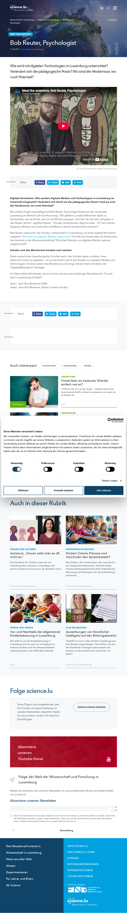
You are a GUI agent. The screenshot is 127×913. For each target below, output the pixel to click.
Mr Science (13, 885)
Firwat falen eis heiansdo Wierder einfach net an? (84, 382)
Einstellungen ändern (91, 707)
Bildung (80, 549)
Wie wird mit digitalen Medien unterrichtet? (46, 236)
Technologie (70, 366)
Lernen (87, 366)
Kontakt (73, 858)
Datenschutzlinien (80, 870)
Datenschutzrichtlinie (67, 821)
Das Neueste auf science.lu (23, 846)
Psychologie (49, 366)
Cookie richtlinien (80, 876)
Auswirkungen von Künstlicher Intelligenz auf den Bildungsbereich (91, 634)
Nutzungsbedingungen (83, 864)
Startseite (113, 20)
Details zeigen (109, 480)
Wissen (10, 866)
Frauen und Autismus (23, 549)
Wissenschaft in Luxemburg (22, 20)
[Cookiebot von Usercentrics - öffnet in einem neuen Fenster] (109, 420)
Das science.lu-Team (80, 852)
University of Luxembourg (33, 49)
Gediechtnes (68, 376)
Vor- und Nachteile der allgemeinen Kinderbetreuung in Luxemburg (35, 634)
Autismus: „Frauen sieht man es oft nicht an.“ (34, 555)
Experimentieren (16, 872)
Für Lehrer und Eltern (19, 879)
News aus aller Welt (19, 859)
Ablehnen (23, 490)
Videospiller (68, 413)
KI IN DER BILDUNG (76, 627)
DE (102, 8)
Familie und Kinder (21, 627)
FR (108, 8)
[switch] (48, 469)
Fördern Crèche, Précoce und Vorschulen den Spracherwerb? (88, 555)
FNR (63, 405)
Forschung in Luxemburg (48, 20)
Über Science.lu (77, 846)
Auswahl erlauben (63, 490)
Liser (12, 664)
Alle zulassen (104, 490)
